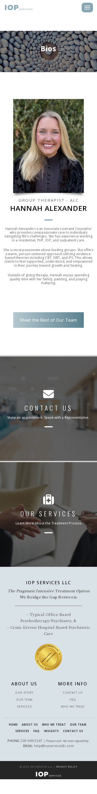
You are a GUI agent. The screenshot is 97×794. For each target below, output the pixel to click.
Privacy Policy (66, 767)
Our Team (24, 699)
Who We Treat (73, 706)
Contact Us (73, 692)
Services (24, 706)
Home (13, 724)
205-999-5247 (31, 740)
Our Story (24, 692)
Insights (51, 731)
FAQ (73, 699)
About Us (30, 724)
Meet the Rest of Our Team (48, 320)
